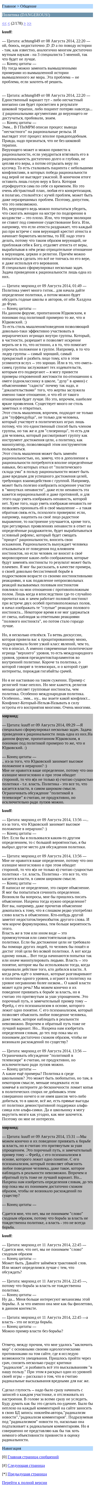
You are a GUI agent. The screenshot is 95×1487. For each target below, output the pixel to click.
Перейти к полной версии (24, 1482)
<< (4, 23)
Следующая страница (26, 1465)
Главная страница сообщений (33, 1457)
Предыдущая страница (27, 1474)
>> (29, 23)
